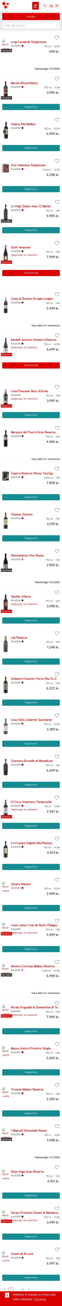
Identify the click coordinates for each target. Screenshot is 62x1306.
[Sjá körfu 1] (51, 5)
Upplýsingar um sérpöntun (24, 254)
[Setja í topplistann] (57, 37)
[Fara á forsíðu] (5, 6)
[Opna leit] (45, 5)
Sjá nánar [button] (40, 1299)
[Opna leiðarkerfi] (57, 5)
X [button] (7, 1295)
